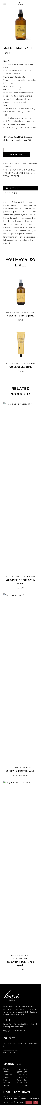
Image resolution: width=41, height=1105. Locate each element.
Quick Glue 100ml (20, 367)
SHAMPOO (27, 767)
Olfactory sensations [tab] (12, 90)
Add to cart (17, 154)
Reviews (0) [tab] (11, 193)
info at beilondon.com (10, 1050)
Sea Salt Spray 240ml (20, 315)
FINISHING (29, 170)
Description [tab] (11, 188)
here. (29, 1102)
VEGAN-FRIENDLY (11, 176)
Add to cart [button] (20, 320)
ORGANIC (20, 173)
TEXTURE (30, 173)
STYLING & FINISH (26, 312)
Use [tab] (5, 105)
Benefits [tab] (6, 61)
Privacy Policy (8, 1024)
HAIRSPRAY (8, 173)
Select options (20, 775)
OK (36, 1102)
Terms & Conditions (21, 1024)
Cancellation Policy (16, 1027)
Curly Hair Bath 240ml (20, 771)
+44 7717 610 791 (9, 1053)
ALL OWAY (22, 163)
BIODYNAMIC (16, 170)
